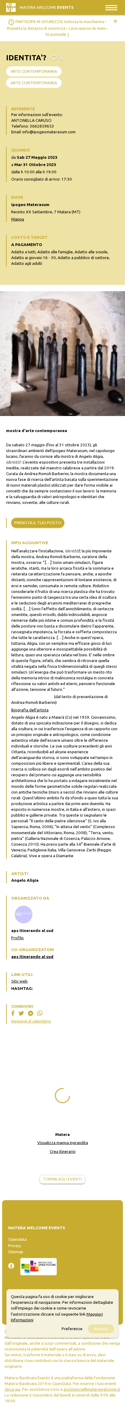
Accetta (101, 1328)
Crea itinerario (63, 1151)
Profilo (17, 937)
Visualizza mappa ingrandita (62, 1142)
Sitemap (15, 1251)
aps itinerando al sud (32, 956)
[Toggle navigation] (111, 7)
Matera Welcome (47, 7)
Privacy (14, 1245)
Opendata (17, 1239)
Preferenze (72, 1328)
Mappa (17, 219)
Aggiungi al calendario (31, 1021)
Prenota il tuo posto (37, 522)
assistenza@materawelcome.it (91, 1389)
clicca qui (12, 1389)
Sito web (19, 981)
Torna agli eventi (62, 1179)
